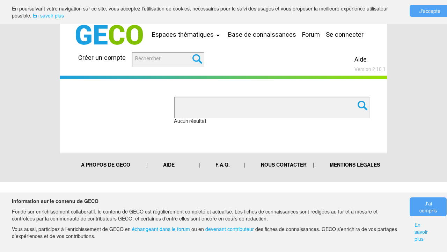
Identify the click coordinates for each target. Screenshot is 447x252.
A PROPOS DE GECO (105, 164)
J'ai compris (428, 207)
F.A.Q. (222, 164)
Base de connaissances (262, 34)
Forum (311, 34)
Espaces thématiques (183, 34)
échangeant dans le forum (161, 228)
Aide (360, 59)
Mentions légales (355, 164)
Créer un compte (102, 57)
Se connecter (345, 34)
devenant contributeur (229, 228)
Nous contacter (284, 164)
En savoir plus (48, 15)
